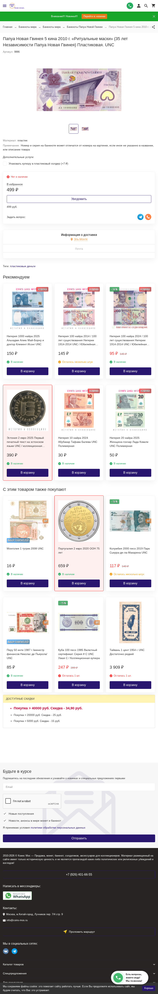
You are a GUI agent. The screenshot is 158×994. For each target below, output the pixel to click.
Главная (7, 26)
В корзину (28, 371)
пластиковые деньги (22, 266)
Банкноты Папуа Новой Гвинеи (85, 26)
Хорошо (148, 988)
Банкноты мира (27, 26)
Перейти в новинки (94, 16)
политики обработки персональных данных (58, 827)
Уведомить (79, 199)
